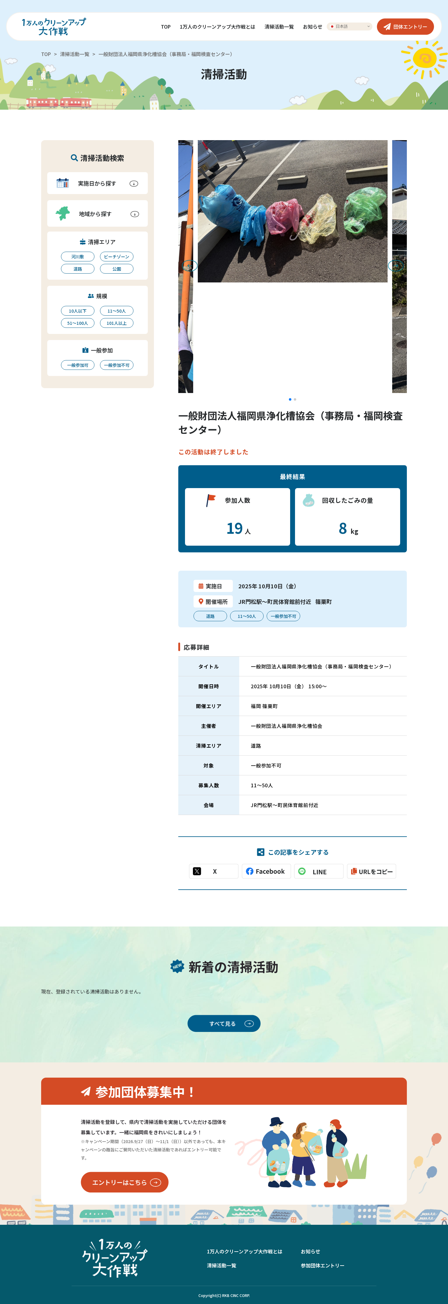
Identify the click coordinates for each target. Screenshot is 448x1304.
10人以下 (78, 311)
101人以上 (117, 323)
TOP (166, 26)
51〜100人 (77, 323)
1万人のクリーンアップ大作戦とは (217, 26)
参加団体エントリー (323, 1265)
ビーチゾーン (116, 256)
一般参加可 (77, 365)
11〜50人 (117, 311)
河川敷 (77, 256)
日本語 (341, 26)
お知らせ (312, 26)
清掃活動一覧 (279, 26)
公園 (116, 269)
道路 (77, 269)
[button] (290, 399)
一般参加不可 (117, 365)
